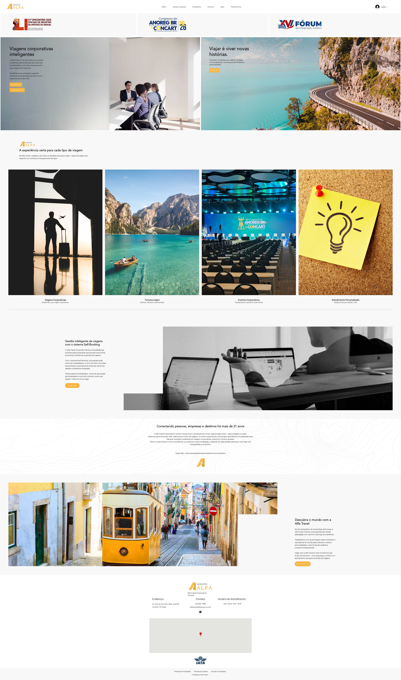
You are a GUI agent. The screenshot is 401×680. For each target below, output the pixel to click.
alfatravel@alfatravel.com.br (200, 607)
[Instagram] (200, 612)
